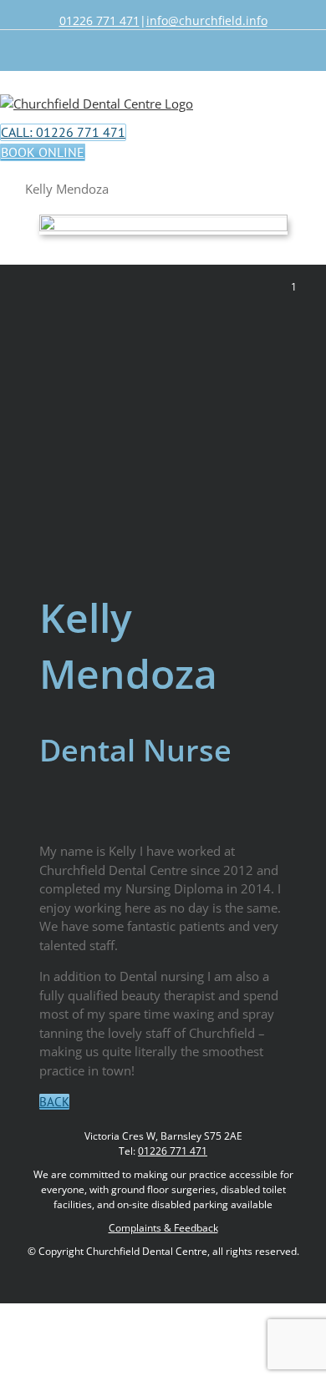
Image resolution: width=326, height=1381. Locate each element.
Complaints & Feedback (163, 1228)
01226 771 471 (99, 20)
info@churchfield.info (206, 20)
